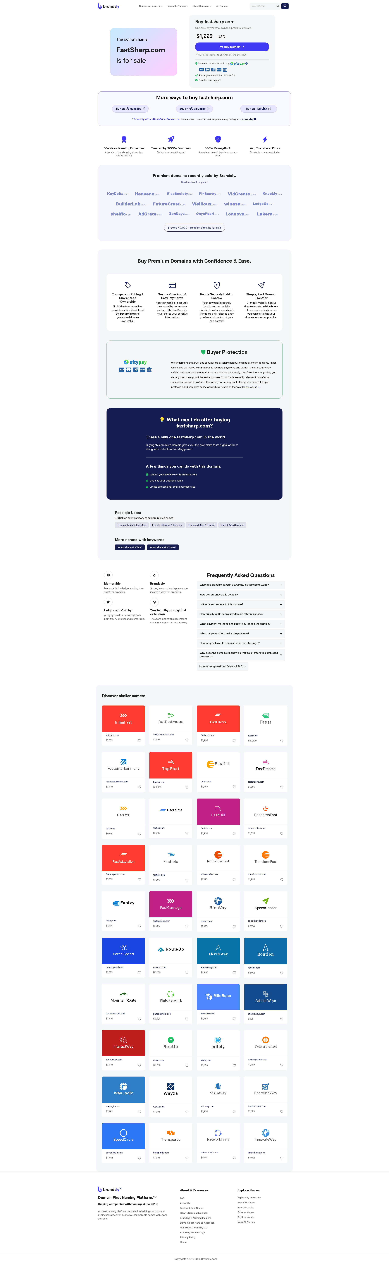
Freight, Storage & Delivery (167, 525)
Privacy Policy (188, 1237)
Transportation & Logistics (131, 525)
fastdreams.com (256, 782)
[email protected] (206, 486)
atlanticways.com (256, 1013)
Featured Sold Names (192, 1208)
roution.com (254, 968)
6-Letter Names (246, 1217)
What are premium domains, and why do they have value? (234, 585)
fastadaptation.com (115, 874)
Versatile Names (176, 6)
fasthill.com (206, 828)
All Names (221, 6)
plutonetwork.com (162, 1013)
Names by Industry (149, 6)
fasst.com (253, 735)
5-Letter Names (246, 1212)
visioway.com (207, 1106)
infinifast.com (112, 735)
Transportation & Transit (201, 525)
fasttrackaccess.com (163, 734)
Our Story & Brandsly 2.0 (193, 1227)
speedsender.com (257, 921)
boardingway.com (257, 1106)
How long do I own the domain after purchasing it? (230, 643)
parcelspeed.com (114, 967)
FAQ (182, 1198)
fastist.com (206, 781)
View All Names (246, 1222)
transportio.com (161, 1153)
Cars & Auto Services (232, 525)
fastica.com (158, 828)
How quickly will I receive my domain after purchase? (231, 614)
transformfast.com (257, 874)
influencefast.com (209, 874)
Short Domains (201, 6)
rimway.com (206, 921)
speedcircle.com (114, 1153)
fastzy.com (111, 920)
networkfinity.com (209, 1153)
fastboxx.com (207, 735)
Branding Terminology (192, 1232)
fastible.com (159, 875)
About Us (185, 1203)
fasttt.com (110, 828)
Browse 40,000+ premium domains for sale (194, 227)
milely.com (206, 1060)
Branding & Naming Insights (195, 1218)
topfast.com (159, 782)
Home (183, 1242)
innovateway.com (256, 1153)
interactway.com (114, 1060)
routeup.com (159, 967)
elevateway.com (209, 967)
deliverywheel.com (257, 1059)
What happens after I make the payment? (224, 633)
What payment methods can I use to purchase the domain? (235, 623)
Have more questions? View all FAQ (221, 666)
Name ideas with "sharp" (163, 547)
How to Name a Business (193, 1213)
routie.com (158, 1060)
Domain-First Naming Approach (197, 1222)
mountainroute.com (115, 1013)
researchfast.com (256, 828)
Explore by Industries (249, 1197)
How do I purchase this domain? (219, 594)
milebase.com (207, 1013)
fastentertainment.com (117, 781)
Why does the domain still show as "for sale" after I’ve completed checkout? (239, 655)
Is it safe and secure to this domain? (221, 604)
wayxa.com (158, 1107)
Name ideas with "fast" (129, 547)
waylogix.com (112, 1106)
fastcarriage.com (161, 921)
